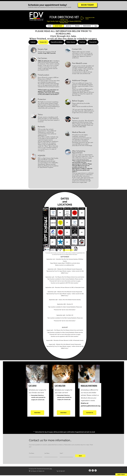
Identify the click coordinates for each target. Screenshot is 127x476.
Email (61, 453)
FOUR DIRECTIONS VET (64, 17)
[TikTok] (93, 470)
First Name (31, 453)
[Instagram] (96, 470)
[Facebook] (90, 470)
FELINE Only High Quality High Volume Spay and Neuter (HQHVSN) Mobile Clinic (64, 21)
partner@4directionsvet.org (90, 406)
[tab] (33, 42)
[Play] (82, 18)
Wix (51, 468)
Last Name (46, 453)
